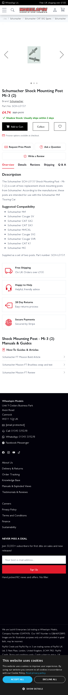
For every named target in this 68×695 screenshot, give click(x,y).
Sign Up (34, 569)
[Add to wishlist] (60, 126)
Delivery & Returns (12, 468)
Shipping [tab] (49, 164)
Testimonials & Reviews (15, 492)
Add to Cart (17, 126)
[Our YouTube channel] (14, 452)
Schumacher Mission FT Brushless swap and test (27, 364)
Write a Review (36, 156)
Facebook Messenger (17, 442)
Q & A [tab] (62, 164)
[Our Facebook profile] (3, 452)
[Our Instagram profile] (8, 452)
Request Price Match (20, 146)
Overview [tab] (8, 164)
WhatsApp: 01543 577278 (20, 436)
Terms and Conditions (14, 515)
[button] (4, 9)
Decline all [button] (50, 679)
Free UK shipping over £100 (53, 2)
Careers (6, 503)
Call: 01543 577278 (16, 431)
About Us (7, 462)
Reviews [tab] (35, 164)
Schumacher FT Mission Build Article (21, 357)
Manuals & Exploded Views (16, 486)
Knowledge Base (11, 480)
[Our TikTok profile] (19, 452)
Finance (6, 521)
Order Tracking (11, 474)
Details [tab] (22, 164)
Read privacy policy (36, 672)
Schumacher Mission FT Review (18, 372)
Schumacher (16, 101)
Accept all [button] (17, 679)
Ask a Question (52, 146)
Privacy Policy (9, 509)
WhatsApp (11, 2)
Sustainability (9, 527)
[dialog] (34, 675)
